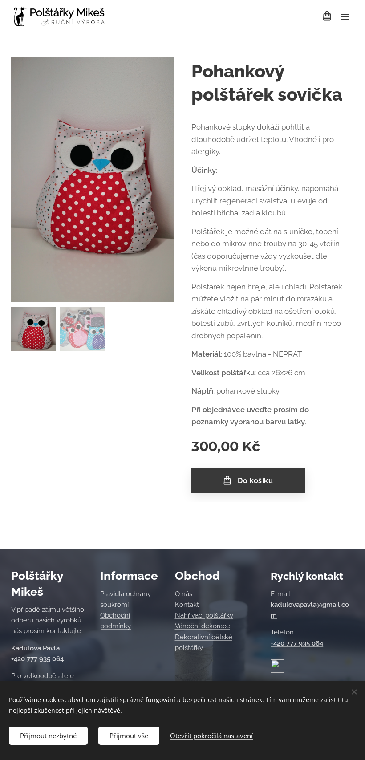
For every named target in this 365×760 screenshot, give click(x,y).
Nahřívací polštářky (204, 615)
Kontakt (187, 605)
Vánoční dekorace (202, 626)
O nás (184, 594)
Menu (345, 16)
